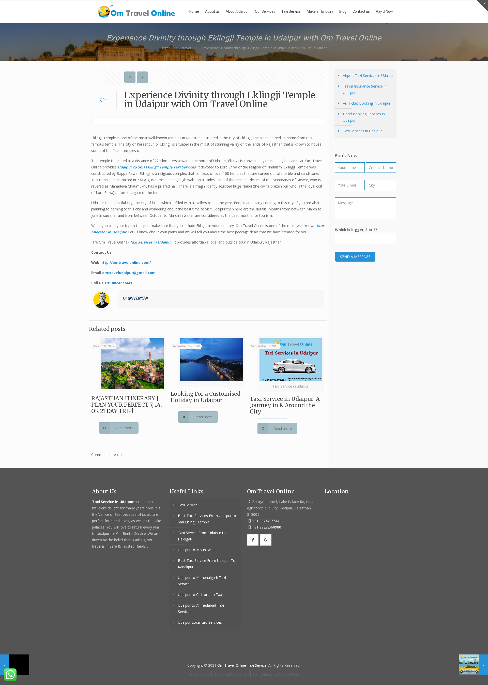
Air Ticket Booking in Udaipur (366, 103)
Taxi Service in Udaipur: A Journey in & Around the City (285, 405)
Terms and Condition (231, 674)
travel (186, 48)
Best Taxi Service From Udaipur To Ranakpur (206, 563)
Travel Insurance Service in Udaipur (365, 89)
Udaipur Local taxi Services (200, 622)
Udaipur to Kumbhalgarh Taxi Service (202, 580)
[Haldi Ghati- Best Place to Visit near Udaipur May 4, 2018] (14, 664)
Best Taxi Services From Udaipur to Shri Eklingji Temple (207, 518)
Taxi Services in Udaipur (151, 242)
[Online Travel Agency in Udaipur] (136, 11)
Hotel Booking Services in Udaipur (364, 117)
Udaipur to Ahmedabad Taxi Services (201, 608)
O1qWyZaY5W (135, 298)
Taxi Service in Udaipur (113, 501)
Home (165, 48)
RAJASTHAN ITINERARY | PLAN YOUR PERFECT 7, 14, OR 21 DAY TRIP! (126, 405)
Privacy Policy (199, 674)
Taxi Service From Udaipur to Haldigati (202, 535)
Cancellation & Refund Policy (276, 674)
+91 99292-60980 (266, 527)
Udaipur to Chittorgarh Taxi (200, 594)
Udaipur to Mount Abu (196, 549)
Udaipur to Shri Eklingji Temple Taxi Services (157, 167)
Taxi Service (187, 505)
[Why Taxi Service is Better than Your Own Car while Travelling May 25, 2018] (473, 664)
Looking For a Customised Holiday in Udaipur (205, 397)
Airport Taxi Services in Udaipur (368, 75)
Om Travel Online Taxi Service (242, 665)
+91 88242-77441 (266, 520)
